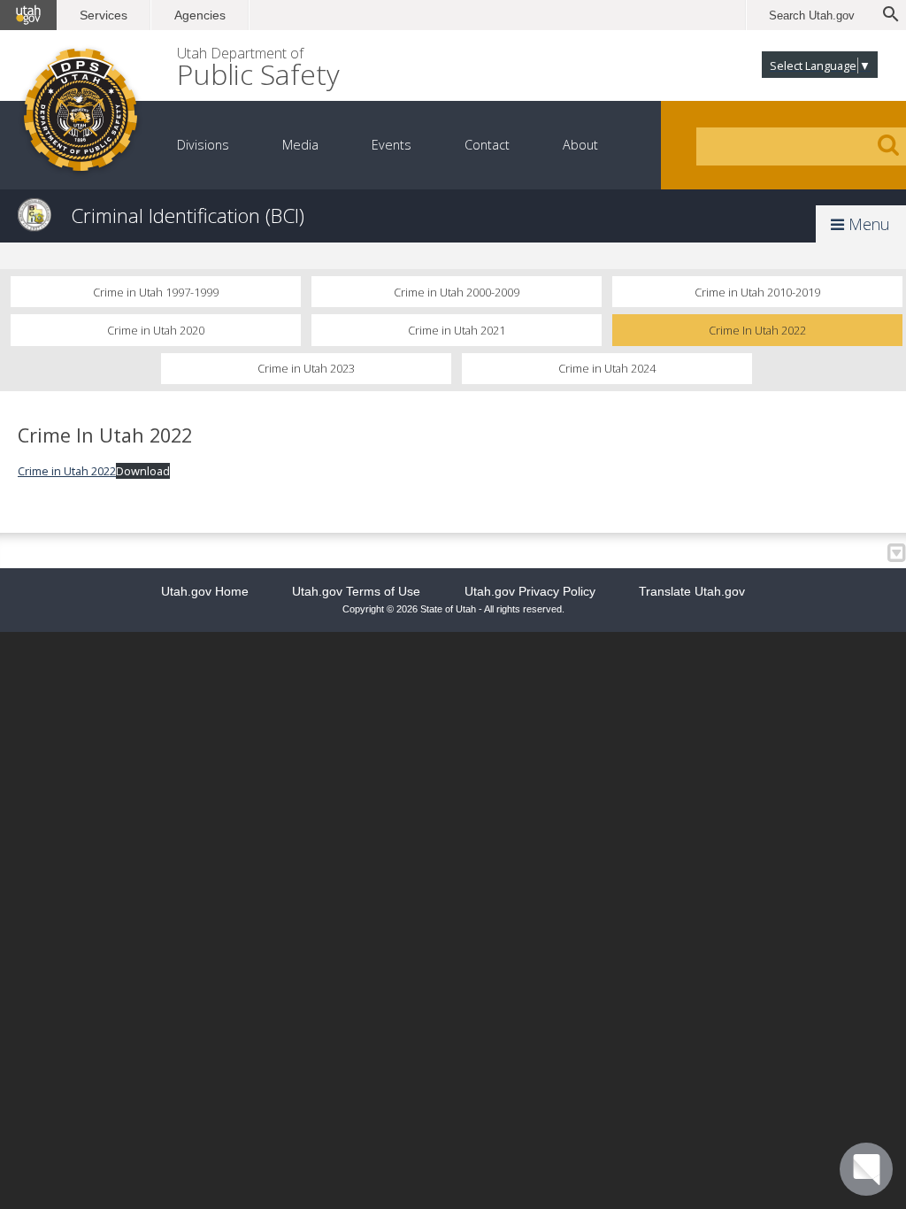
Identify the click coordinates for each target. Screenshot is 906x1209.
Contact (487, 144)
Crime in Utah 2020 (155, 330)
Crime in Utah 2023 (306, 368)
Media (300, 144)
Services (103, 15)
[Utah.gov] (28, 15)
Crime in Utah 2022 (67, 471)
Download (143, 471)
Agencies (200, 15)
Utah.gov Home (205, 591)
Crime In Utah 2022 (757, 330)
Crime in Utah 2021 (456, 330)
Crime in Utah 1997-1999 (156, 292)
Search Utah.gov (812, 15)
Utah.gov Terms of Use (356, 591)
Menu (867, 224)
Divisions (203, 144)
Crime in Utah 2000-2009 (456, 292)
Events (391, 144)
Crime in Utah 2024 (607, 368)
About (580, 144)
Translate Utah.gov (692, 591)
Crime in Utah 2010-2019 (757, 292)
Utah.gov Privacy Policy (530, 591)
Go (888, 145)
